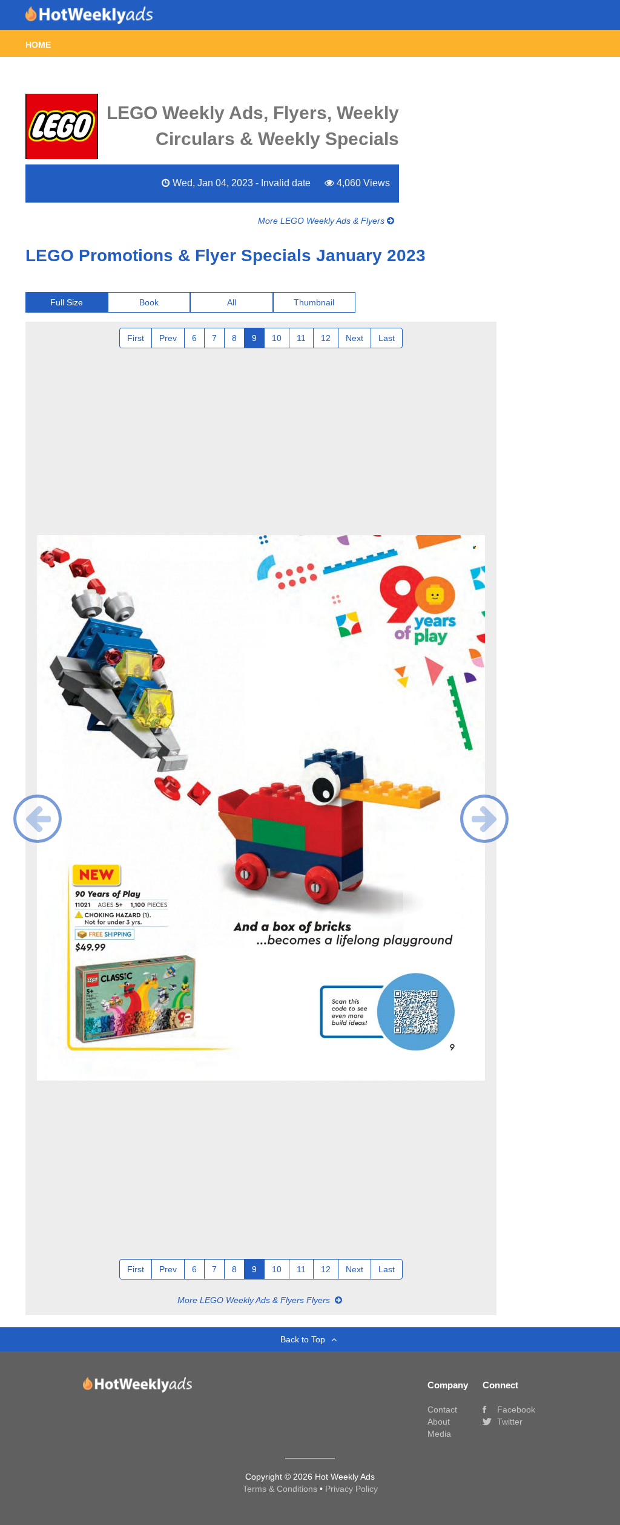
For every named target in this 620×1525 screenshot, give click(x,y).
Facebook (515, 1409)
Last (386, 338)
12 (326, 338)
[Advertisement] (260, 439)
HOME (38, 45)
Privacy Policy (351, 1489)
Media (439, 1434)
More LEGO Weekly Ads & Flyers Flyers (254, 1300)
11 (301, 338)
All (231, 302)
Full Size (66, 302)
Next (354, 338)
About (438, 1421)
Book (149, 302)
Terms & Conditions (281, 1489)
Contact (442, 1409)
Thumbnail (314, 302)
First (135, 338)
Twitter (509, 1421)
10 (277, 338)
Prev (168, 338)
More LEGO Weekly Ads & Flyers (322, 221)
